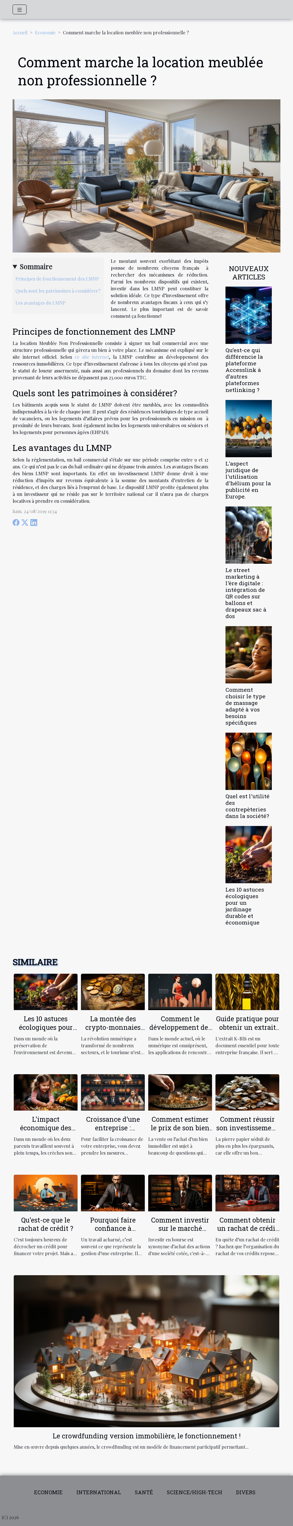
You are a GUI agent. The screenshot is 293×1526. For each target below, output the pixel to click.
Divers (246, 1492)
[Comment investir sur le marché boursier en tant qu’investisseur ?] (180, 1192)
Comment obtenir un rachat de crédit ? (247, 1228)
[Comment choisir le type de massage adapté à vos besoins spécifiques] (248, 654)
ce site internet (92, 357)
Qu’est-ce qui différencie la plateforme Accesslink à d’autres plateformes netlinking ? (244, 369)
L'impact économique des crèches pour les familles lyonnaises (45, 1132)
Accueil (20, 32)
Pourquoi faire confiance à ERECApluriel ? (113, 1228)
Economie (45, 32)
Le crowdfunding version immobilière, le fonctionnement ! (147, 1436)
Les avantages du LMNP (40, 303)
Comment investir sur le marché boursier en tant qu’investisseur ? (180, 1233)
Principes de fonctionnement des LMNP (57, 279)
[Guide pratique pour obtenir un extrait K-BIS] (247, 991)
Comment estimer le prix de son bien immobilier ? (180, 1128)
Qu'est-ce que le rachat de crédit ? (45, 1224)
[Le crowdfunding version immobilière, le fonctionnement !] (146, 1351)
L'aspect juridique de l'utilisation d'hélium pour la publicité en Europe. (248, 480)
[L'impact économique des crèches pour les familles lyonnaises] (46, 1092)
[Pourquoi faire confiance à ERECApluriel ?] (113, 1192)
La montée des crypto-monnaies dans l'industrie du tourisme (113, 1031)
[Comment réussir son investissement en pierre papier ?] (247, 1092)
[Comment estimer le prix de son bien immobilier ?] (180, 1092)
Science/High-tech (194, 1492)
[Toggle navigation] (20, 9)
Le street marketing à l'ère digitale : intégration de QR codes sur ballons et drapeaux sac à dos (245, 593)
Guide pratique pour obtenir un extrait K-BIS (247, 1027)
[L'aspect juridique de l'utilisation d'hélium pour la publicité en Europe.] (248, 428)
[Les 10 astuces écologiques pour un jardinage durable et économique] (248, 854)
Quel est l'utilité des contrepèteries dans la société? (247, 805)
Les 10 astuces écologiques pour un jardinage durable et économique (244, 906)
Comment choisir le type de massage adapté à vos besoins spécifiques (245, 706)
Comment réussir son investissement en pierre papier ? (247, 1128)
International (98, 1492)
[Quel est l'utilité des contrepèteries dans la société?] (248, 761)
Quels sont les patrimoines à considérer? (57, 291)
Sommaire (36, 266)
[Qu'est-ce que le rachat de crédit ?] (46, 1192)
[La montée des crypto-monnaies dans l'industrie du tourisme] (113, 991)
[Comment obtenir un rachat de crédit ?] (247, 1192)
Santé (144, 1492)
